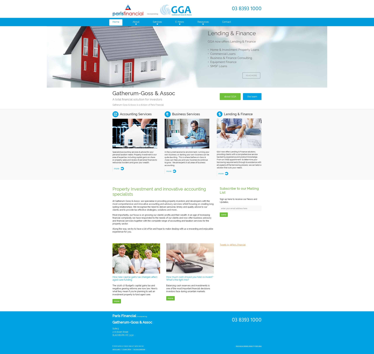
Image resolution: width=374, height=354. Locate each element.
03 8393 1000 (247, 9)
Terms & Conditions (139, 349)
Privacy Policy (126, 349)
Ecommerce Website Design (244, 346)
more (116, 168)
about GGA (230, 96)
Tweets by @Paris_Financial (233, 245)
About (136, 21)
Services (157, 21)
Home (115, 21)
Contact (226, 21)
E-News (179, 21)
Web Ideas (258, 346)
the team (252, 96)
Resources (203, 21)
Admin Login (116, 349)
